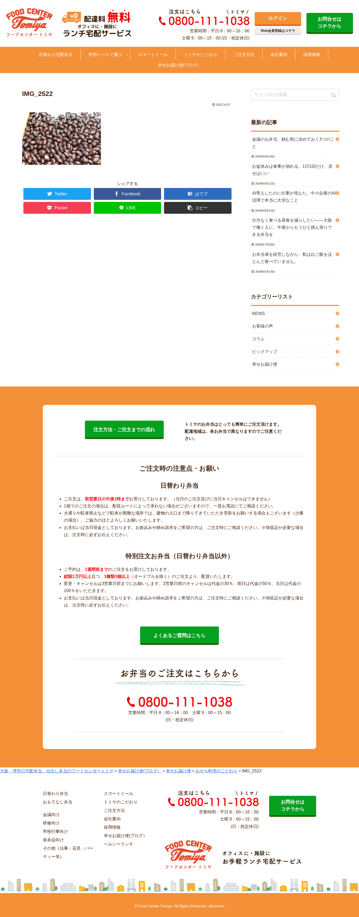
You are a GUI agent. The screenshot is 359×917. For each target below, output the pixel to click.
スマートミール (118, 793)
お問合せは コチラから (329, 22)
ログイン (277, 18)
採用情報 (112, 827)
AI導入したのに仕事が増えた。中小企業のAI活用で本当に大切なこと (294, 196)
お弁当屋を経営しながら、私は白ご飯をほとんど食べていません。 (292, 258)
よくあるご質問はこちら (179, 635)
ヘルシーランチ (118, 844)
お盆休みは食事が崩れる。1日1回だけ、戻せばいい (292, 170)
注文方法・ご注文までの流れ (124, 429)
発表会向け (53, 840)
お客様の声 (262, 326)
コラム (258, 339)
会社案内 (112, 819)
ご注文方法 (114, 810)
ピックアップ (264, 351)
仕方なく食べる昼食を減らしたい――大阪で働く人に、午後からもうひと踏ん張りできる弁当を (292, 227)
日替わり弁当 (55, 793)
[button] (334, 95)
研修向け (51, 823)
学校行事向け (55, 831)
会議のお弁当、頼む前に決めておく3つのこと (293, 143)
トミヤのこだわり (120, 802)
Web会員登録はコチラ (278, 31)
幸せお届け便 (264, 364)
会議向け (51, 814)
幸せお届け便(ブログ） (125, 835)
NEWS (258, 313)
